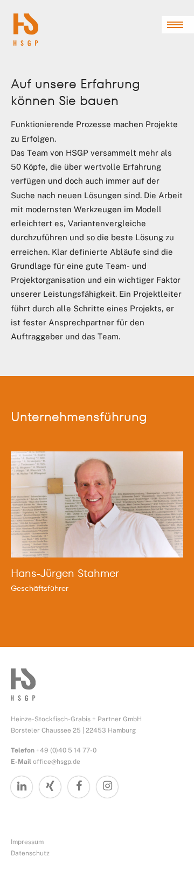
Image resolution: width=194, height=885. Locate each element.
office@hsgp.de (56, 761)
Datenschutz (30, 853)
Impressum (27, 842)
